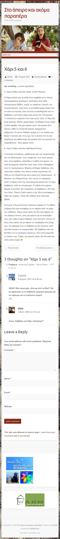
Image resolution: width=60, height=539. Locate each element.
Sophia (22, 275)
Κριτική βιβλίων (41, 77)
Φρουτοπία (12, 248)
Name (7, 378)
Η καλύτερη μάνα (45, 248)
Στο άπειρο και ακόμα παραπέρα (26, 13)
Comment (9, 350)
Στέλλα (10, 77)
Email (7, 392)
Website (8, 406)
